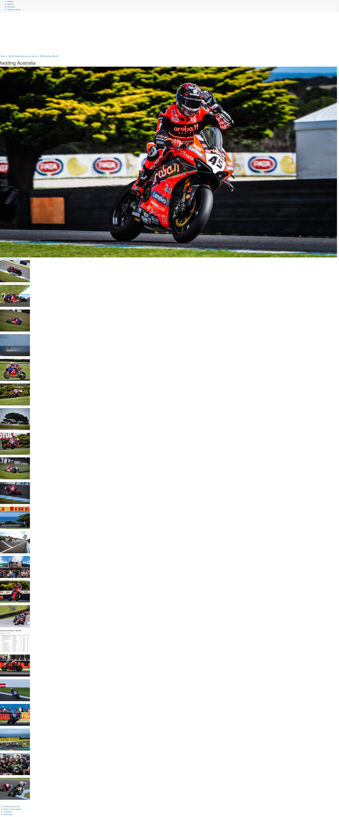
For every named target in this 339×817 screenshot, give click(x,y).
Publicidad (7, 811)
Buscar (10, 4)
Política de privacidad (12, 809)
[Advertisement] (169, 34)
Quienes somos (14, 9)
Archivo (10, 1)
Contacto (11, 6)
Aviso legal (7, 814)
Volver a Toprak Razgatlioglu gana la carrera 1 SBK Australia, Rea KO (29, 56)
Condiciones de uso (11, 806)
